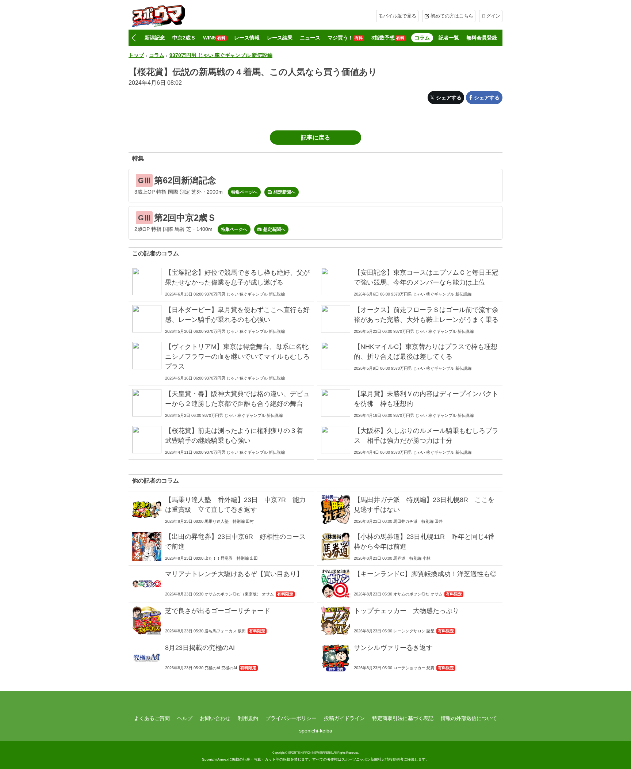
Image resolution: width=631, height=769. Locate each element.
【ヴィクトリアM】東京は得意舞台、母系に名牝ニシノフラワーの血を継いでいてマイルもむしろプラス (237, 356)
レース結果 (279, 38)
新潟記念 (155, 38)
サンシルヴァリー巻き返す (393, 647)
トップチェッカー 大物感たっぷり (406, 610)
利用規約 (248, 718)
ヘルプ (184, 718)
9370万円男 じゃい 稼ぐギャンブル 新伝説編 (220, 55)
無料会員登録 (481, 38)
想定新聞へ (284, 192)
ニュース (310, 38)
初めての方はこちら (452, 16)
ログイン (490, 16)
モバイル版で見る (397, 16)
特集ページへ (244, 192)
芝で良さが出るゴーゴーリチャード (217, 610)
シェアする (449, 97)
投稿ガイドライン (344, 718)
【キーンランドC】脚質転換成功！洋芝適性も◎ (425, 574)
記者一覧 (449, 38)
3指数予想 (387, 38)
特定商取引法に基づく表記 (402, 718)
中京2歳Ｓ (184, 38)
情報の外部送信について (469, 718)
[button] (133, 38)
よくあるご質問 (152, 718)
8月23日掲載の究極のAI (200, 647)
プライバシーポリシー (291, 718)
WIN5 (214, 38)
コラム (422, 38)
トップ (136, 55)
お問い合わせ (215, 718)
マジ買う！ (345, 38)
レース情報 (247, 38)
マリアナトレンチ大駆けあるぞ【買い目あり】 (234, 574)
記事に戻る (315, 137)
